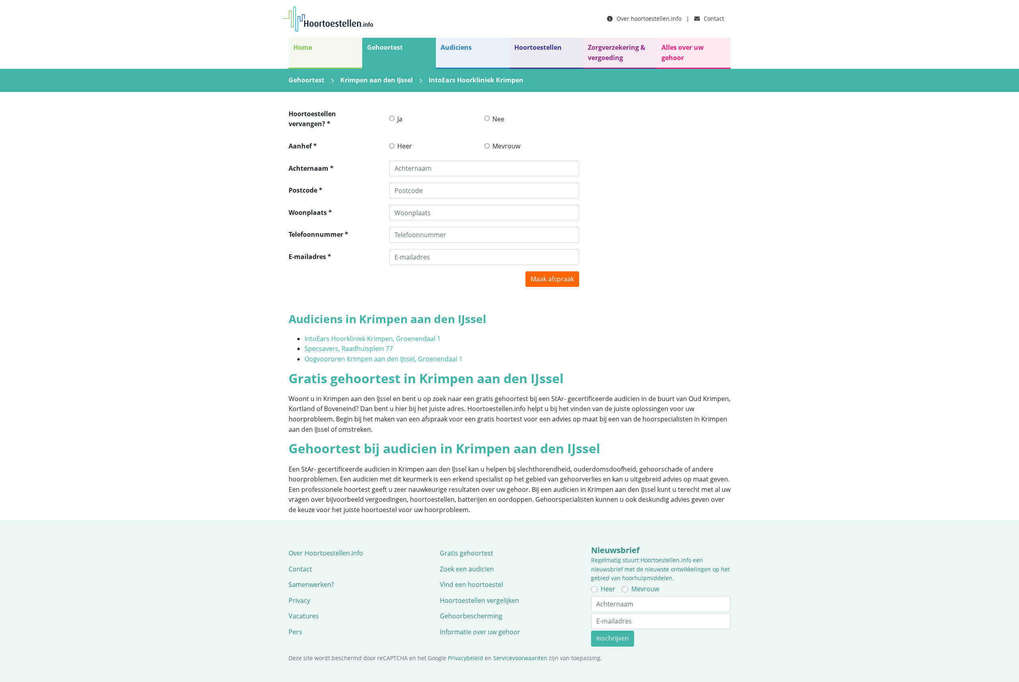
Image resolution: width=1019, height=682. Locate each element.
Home (302, 47)
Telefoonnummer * (318, 234)
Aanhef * (303, 146)
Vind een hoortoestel (471, 584)
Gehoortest (385, 47)
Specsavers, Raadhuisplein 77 (349, 348)
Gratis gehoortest (466, 553)
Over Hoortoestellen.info (326, 553)
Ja (399, 119)
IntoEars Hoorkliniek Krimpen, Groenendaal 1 (373, 338)
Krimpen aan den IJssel (376, 80)
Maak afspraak (552, 279)
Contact (713, 18)
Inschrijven (612, 638)
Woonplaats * (310, 212)
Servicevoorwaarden (520, 658)
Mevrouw (506, 146)
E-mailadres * (310, 256)
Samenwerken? (311, 584)
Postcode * (305, 190)
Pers (295, 631)
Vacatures (304, 616)
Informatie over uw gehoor (480, 631)
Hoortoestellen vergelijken (479, 600)
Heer (404, 146)
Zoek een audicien (467, 569)
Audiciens (456, 47)
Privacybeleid (465, 658)
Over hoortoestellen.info (648, 18)
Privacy (299, 600)
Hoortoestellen (538, 47)
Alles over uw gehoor (683, 52)
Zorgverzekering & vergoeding (616, 52)
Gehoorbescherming (471, 616)
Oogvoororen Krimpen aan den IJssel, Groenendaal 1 (384, 359)
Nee (498, 119)
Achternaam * (311, 168)
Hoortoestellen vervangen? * (312, 119)
